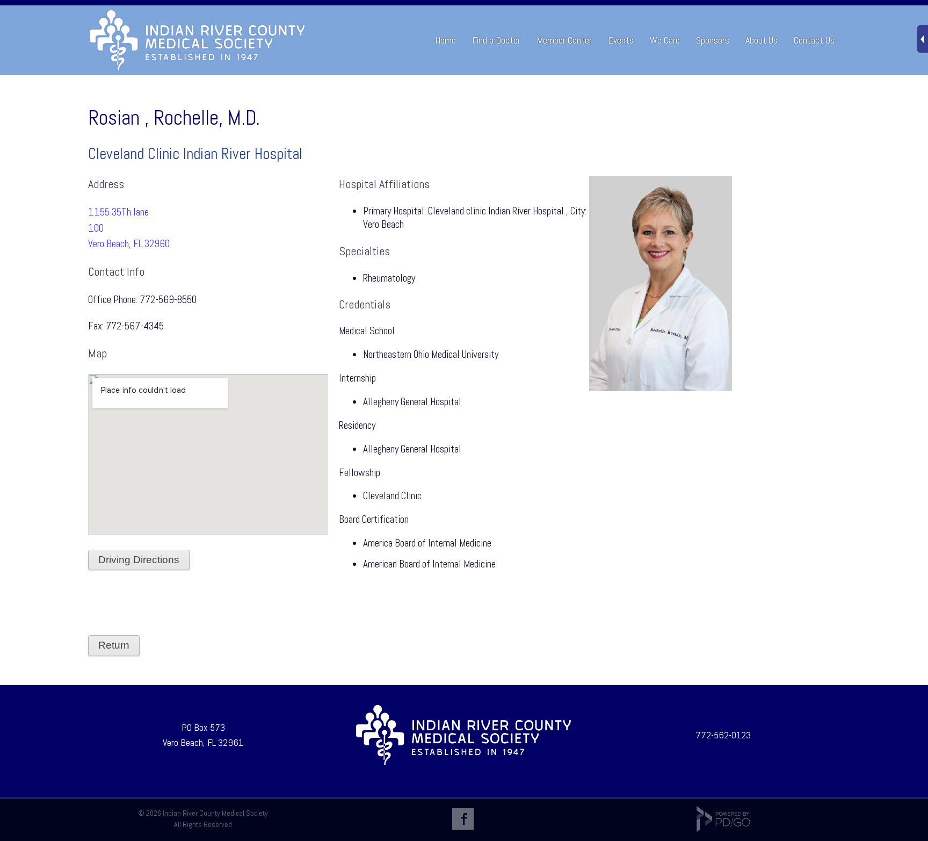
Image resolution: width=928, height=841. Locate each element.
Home (445, 40)
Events (621, 40)
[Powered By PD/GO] (723, 829)
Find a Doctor (496, 40)
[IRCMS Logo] (463, 763)
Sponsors (712, 40)
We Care (665, 40)
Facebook (463, 819)
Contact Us (814, 40)
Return (113, 645)
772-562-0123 (723, 735)
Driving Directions (138, 559)
